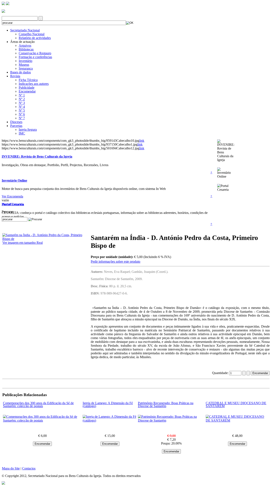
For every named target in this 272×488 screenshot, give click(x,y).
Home (6, 204)
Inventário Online (14, 180)
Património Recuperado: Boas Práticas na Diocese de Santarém (165, 404)
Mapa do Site (11, 468)
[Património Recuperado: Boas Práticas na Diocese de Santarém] (171, 420)
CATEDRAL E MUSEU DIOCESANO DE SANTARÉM (236, 404)
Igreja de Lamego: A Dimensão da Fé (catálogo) (108, 404)
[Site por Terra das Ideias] (3, 482)
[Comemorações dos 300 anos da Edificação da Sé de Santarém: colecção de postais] (42, 420)
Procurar (7, 211)
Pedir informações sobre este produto (115, 261)
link (141, 140)
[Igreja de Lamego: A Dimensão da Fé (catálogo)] (110, 420)
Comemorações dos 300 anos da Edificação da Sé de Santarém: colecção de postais (38, 404)
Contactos (17, 204)
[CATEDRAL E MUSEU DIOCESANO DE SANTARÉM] (237, 420)
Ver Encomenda (12, 196)
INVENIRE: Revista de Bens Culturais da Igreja (37, 156)
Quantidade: (220, 373)
